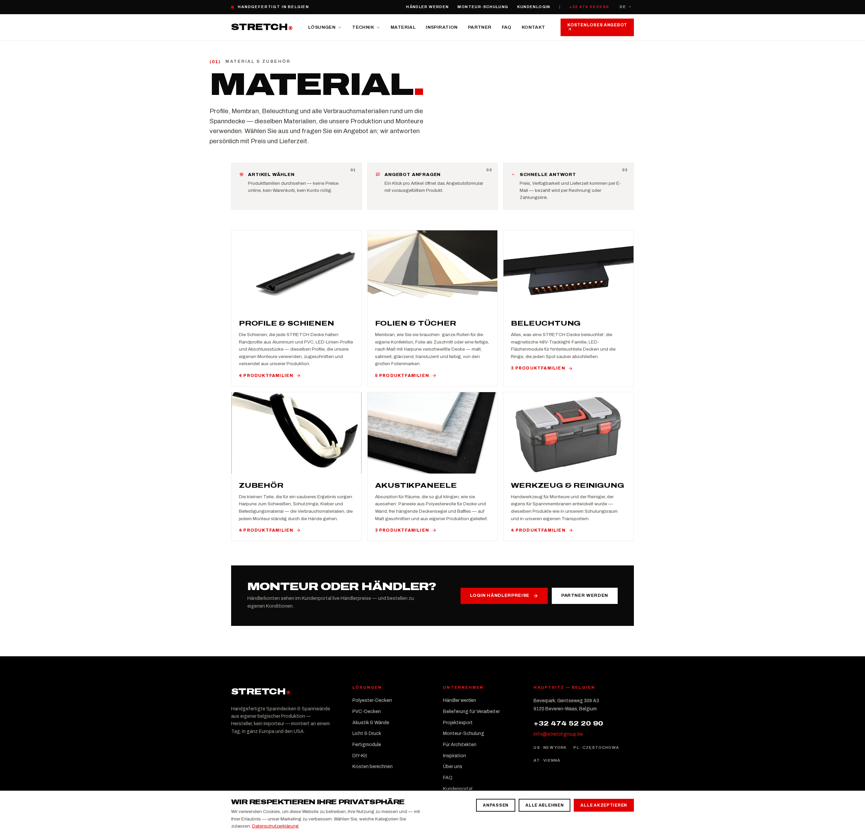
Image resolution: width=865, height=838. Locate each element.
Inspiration (442, 27)
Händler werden (427, 7)
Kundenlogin (533, 7)
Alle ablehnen (544, 805)
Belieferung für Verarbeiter (471, 711)
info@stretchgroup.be (558, 734)
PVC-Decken (366, 711)
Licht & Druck (366, 733)
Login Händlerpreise (499, 595)
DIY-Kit (359, 755)
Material (403, 27)
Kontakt (533, 27)
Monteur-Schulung (483, 7)
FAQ (507, 27)
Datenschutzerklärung (275, 826)
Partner (480, 27)
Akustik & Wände (370, 722)
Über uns (452, 766)
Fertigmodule (366, 744)
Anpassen (496, 805)
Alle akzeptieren (603, 805)
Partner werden (584, 595)
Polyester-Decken (372, 700)
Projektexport (458, 722)
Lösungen (322, 27)
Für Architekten (459, 744)
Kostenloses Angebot (597, 25)
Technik (363, 27)
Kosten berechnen (372, 766)
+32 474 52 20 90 (589, 7)
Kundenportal (457, 788)
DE (623, 7)
